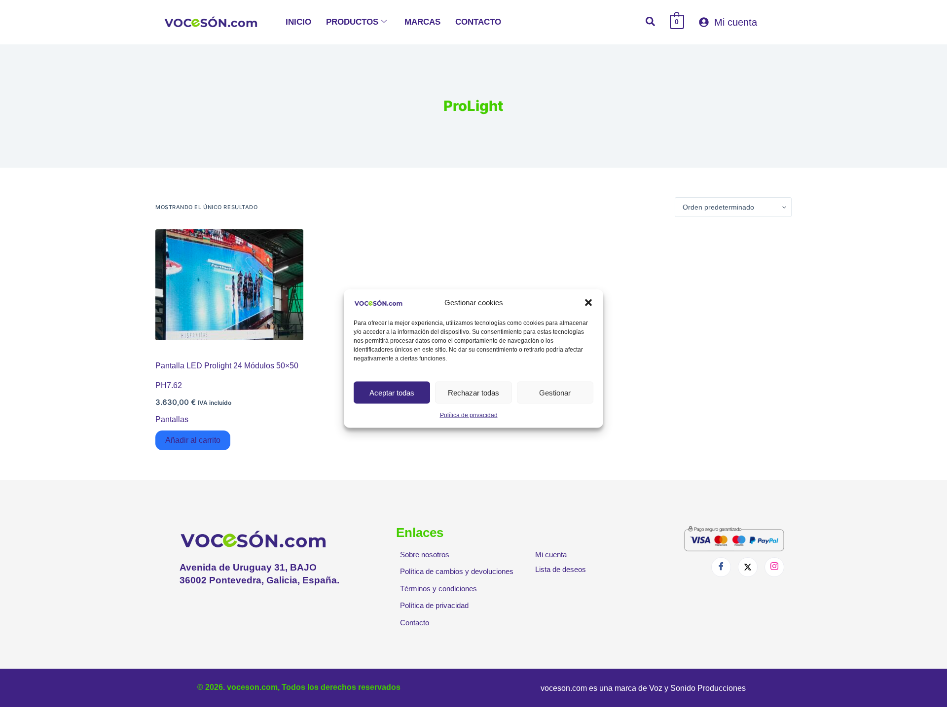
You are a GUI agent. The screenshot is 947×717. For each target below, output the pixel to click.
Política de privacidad (469, 415)
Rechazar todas (473, 392)
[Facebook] (721, 567)
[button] (588, 303)
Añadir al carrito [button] (192, 440)
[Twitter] (748, 567)
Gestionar (555, 392)
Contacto (478, 22)
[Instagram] (774, 567)
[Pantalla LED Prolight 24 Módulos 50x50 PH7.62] (229, 284)
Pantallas (171, 419)
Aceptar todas (391, 392)
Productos (352, 22)
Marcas (422, 22)
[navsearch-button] (650, 22)
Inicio (298, 22)
